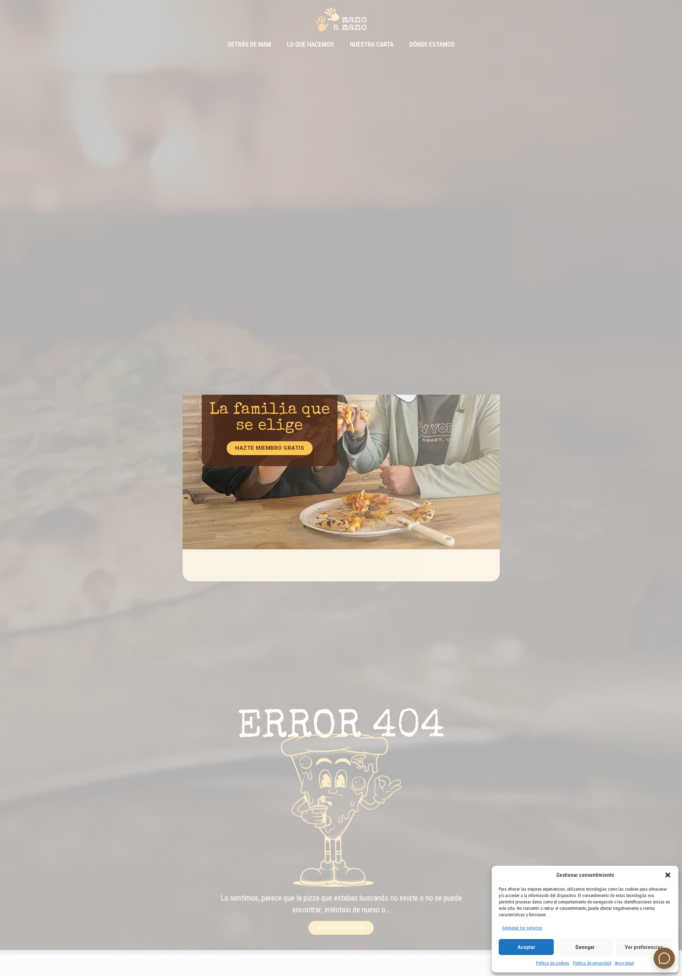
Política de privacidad (592, 963)
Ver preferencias (644, 947)
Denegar (585, 947)
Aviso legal (624, 963)
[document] (341, 488)
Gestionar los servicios (522, 928)
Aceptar (526, 947)
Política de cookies (552, 963)
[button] (667, 875)
